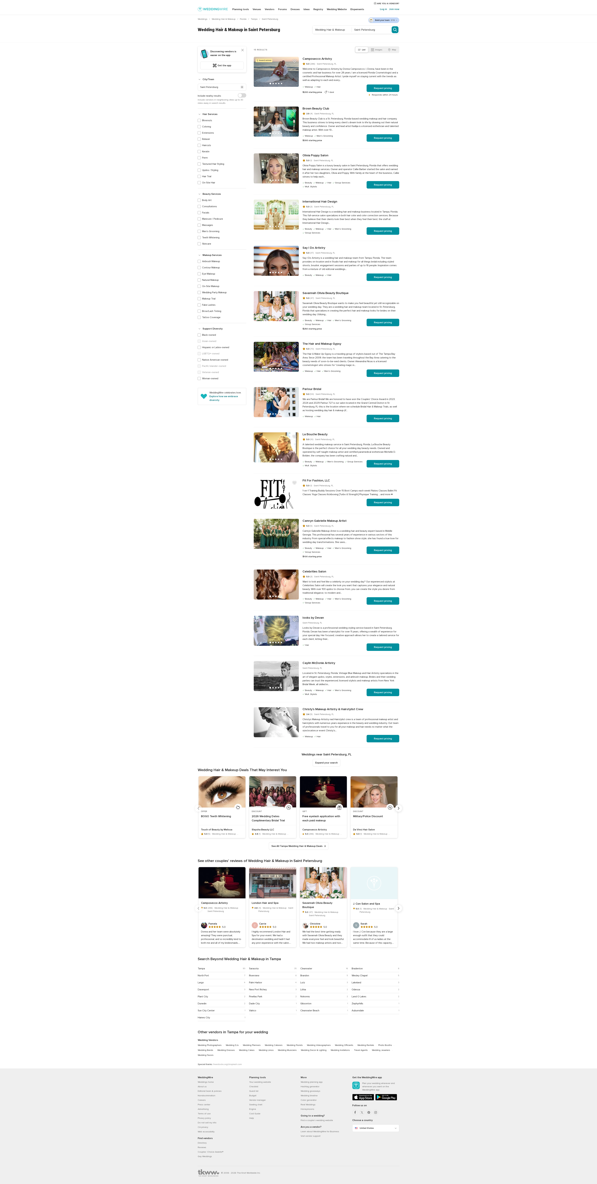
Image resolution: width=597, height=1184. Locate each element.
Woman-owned (210, 378)
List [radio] (364, 49)
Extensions (208, 132)
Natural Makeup (210, 280)
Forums (282, 9)
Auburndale (358, 1010)
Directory (202, 1143)
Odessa (356, 989)
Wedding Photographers (210, 1045)
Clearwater (306, 968)
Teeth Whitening (211, 237)
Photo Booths (385, 1045)
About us (202, 1086)
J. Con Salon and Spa (366, 903)
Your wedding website (260, 1082)
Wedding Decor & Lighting (313, 1050)
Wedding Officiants (344, 1045)
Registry (318, 9)
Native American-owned (215, 359)
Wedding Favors (205, 1055)
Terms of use (204, 1113)
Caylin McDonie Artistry (319, 663)
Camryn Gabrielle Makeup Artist (325, 521)
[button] (242, 87)
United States (367, 1128)
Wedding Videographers (319, 1045)
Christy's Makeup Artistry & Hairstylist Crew (333, 709)
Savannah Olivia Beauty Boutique (326, 293)
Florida (243, 19)
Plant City (203, 996)
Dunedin (202, 1003)
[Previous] (198, 808)
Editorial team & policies (210, 1091)
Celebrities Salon (314, 571)
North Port (203, 975)
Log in (383, 9)
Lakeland (356, 982)
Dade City (254, 1003)
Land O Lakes (359, 996)
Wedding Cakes (247, 1050)
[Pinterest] (369, 1112)
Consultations (209, 206)
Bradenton (357, 968)
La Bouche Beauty (315, 434)
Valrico (252, 1010)
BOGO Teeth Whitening (216, 816)
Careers (202, 1100)
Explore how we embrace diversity (223, 398)
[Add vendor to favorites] (294, 61)
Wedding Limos (266, 1050)
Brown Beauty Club (316, 108)
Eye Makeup (208, 273)
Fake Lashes (208, 304)
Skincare (206, 243)
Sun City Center (206, 1010)
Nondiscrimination (206, 1095)
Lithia (303, 989)
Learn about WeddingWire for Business (320, 1131)
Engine (252, 1109)
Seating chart (255, 1104)
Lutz (302, 982)
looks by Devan (313, 618)
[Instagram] (375, 1112)
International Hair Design (320, 201)
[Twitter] (362, 1112)
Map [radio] (394, 49)
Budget (252, 1095)
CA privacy (203, 1127)
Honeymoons (307, 1109)
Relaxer (206, 139)
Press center (204, 1104)
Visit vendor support (310, 1136)
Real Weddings (308, 1104)
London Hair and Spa (265, 903)
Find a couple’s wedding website (317, 1120)
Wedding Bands (205, 1050)
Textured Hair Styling (213, 164)
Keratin (205, 151)
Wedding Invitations (340, 1050)
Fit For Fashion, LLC (316, 480)
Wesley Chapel (360, 975)
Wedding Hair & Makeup (224, 19)
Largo (201, 982)
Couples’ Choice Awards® (210, 1152)
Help (251, 1118)
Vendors (269, 9)
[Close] (242, 50)
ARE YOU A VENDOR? (387, 3)
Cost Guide (254, 1113)
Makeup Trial (208, 298)
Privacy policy (204, 1118)
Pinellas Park (255, 996)
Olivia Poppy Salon (315, 155)
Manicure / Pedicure (212, 218)
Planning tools (240, 9)
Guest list (253, 1091)
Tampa (254, 19)
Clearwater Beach (309, 1010)
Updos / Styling (210, 170)
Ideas (306, 9)
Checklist (253, 1086)
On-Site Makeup (210, 286)
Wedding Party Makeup (214, 292)
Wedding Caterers (273, 1045)
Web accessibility (206, 1131)
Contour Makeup (211, 267)
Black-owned (209, 334)
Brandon (304, 975)
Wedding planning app (312, 1082)
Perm (205, 157)
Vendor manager (257, 1100)
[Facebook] (355, 1112)
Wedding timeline (309, 1095)
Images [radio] (378, 49)
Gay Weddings (205, 1156)
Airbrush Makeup (211, 261)
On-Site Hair (208, 182)
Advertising (203, 1109)
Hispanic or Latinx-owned (215, 347)
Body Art (207, 200)
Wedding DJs (232, 1045)
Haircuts (206, 145)
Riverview (254, 975)
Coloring (206, 126)
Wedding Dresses (226, 1050)
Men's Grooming (210, 231)
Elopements (357, 9)
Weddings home (206, 1082)
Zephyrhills (357, 1003)
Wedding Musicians (287, 1050)
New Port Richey (258, 989)
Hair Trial (206, 176)
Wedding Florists (295, 1045)
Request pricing (383, 88)
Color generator (309, 1100)
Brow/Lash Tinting (211, 311)
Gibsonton (305, 1003)
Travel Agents (361, 1050)
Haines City (204, 1017)
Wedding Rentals (365, 1045)
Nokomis (305, 996)
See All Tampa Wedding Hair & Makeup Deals (297, 846)
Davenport (203, 989)
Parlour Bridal (312, 389)
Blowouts (207, 120)
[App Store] (363, 1099)
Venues (257, 9)
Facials (205, 212)
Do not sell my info (207, 1122)
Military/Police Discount (368, 816)
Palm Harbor (255, 982)
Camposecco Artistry (317, 59)
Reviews (202, 1147)
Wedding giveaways (310, 1091)
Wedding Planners (252, 1045)
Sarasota (254, 968)
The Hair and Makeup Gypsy (322, 344)
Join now (394, 9)
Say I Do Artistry (314, 248)
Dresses (295, 9)
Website (337, 9)
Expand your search (326, 762)
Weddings (203, 19)
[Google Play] (386, 1099)
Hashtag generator (310, 1086)
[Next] (398, 808)
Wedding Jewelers (381, 1050)
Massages (207, 225)
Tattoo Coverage (211, 317)
